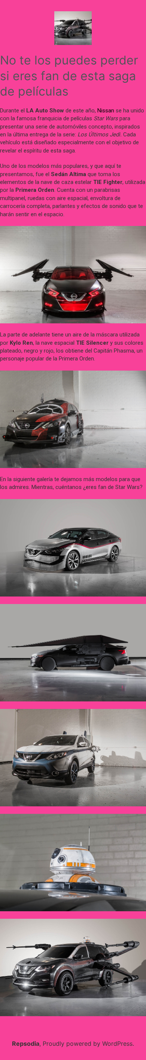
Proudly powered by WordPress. (88, 1043)
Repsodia (25, 1043)
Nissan (105, 110)
